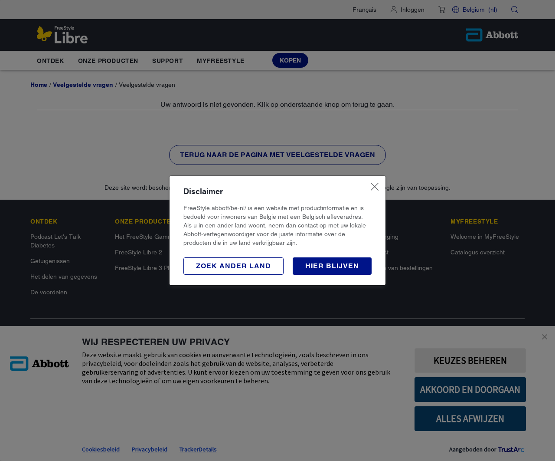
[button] (233, 266)
